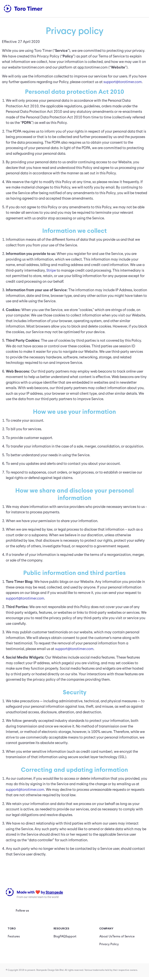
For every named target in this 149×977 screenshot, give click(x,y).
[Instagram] (36, 913)
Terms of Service (123, 936)
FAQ (63, 936)
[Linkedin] (72, 913)
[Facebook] (48, 913)
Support (71, 936)
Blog (57, 936)
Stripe (51, 270)
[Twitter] (60, 913)
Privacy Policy (109, 944)
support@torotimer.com (122, 81)
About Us (105, 936)
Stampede (54, 892)
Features (14, 936)
